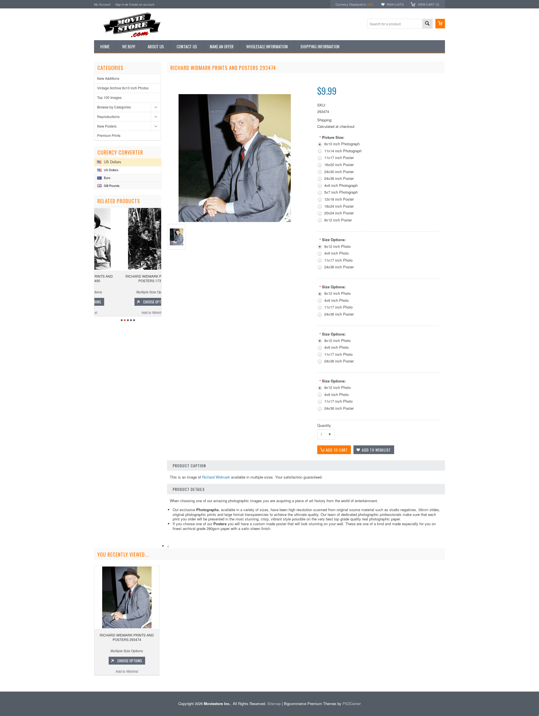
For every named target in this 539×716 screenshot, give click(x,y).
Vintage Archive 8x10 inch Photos (123, 87)
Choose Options (130, 302)
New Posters (107, 126)
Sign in (119, 4)
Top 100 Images (109, 97)
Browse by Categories (114, 107)
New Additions (108, 78)
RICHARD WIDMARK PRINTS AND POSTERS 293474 (127, 637)
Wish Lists (395, 4)
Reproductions (108, 116)
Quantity (324, 425)
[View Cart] (440, 23)
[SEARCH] (427, 24)
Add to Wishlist (128, 312)
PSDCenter (351, 703)
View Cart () (428, 4)
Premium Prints (108, 135)
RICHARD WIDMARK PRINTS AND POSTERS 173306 (128, 278)
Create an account (141, 4)
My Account (102, 4)
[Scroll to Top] (0, 683)
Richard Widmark (216, 477)
